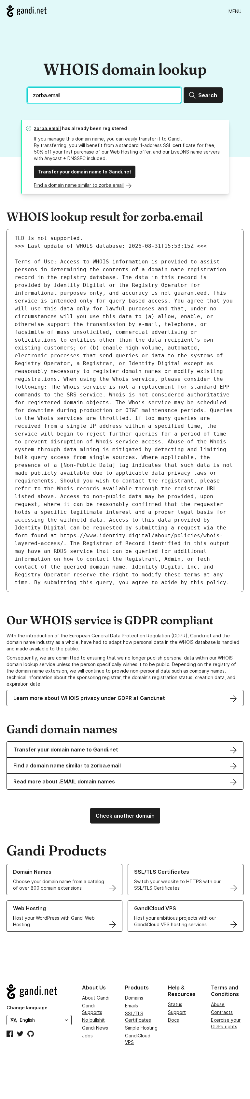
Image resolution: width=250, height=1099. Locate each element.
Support (177, 1012)
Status (175, 1004)
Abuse (218, 1004)
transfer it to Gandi (160, 138)
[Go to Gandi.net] (27, 11)
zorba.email (47, 128)
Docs (173, 1020)
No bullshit (93, 1020)
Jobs (87, 1035)
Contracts (222, 1012)
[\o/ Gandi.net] (39, 991)
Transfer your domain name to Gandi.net (84, 171)
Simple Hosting (141, 1028)
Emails (131, 1005)
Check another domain (125, 815)
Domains (134, 998)
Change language (27, 1007)
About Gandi (95, 998)
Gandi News (95, 1028)
